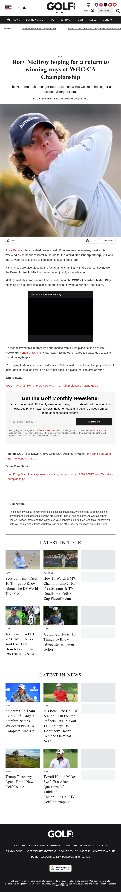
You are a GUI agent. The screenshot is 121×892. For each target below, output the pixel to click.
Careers (85, 851)
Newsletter (109, 241)
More (106, 20)
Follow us (93, 241)
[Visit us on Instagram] (101, 5)
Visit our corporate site (99, 881)
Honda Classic (29, 352)
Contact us (70, 845)
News (16, 20)
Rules (92, 20)
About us (19, 845)
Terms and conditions (93, 845)
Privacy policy (15, 851)
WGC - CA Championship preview (27, 385)
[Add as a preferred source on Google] (60, 868)
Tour (79, 20)
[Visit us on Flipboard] (115, 5)
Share (13, 241)
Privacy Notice (99, 430)
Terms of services (46, 430)
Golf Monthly (44, 98)
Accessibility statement (41, 851)
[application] (61, 316)
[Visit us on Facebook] (96, 5)
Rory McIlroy (14, 250)
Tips (51, 20)
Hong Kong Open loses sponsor (26, 474)
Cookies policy (68, 851)
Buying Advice (34, 20)
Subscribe (104, 11)
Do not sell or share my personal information (60, 857)
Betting (65, 20)
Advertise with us (104, 851)
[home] (8, 20)
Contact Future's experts (44, 845)
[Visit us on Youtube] (110, 5)
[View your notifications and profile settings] (24, 8)
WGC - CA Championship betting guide (73, 385)
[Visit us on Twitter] (105, 5)
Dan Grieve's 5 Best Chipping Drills (39, 28)
